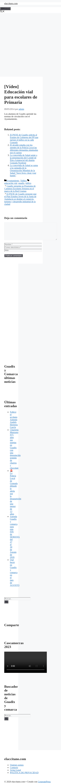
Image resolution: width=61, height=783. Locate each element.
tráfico (28, 183)
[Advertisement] (30, 44)
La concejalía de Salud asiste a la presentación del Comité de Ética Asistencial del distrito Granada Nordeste (23, 159)
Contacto (14, 767)
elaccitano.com (11, 3)
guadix (21, 183)
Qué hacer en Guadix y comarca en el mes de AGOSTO (14, 572)
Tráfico (23, 180)
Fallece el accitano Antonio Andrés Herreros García (14, 419)
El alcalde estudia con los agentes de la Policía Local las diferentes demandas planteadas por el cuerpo (24, 149)
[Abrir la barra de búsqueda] (2, 11)
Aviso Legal (15, 770)
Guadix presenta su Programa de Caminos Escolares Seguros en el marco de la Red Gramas (20, 188)
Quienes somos (17, 765)
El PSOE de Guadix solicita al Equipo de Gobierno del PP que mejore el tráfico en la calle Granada (24, 139)
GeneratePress (44, 781)
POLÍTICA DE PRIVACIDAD (24, 772)
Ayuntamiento (13, 180)
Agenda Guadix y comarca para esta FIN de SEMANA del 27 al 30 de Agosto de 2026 (15, 536)
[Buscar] (6, 601)
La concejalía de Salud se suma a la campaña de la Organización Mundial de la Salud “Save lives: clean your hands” (24, 170)
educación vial (10, 183)
